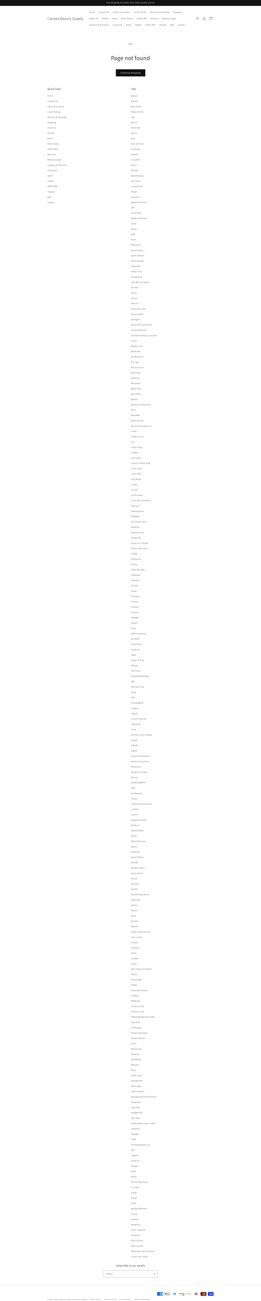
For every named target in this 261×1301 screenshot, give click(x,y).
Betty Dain (136, 388)
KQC (49, 197)
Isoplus (134, 708)
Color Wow (136, 473)
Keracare (135, 197)
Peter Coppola (138, 1230)
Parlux (134, 974)
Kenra (134, 133)
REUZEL (135, 170)
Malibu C (135, 825)
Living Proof (137, 186)
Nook (133, 915)
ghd (133, 138)
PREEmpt (135, 1001)
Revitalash (136, 1059)
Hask (133, 655)
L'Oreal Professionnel (141, 804)
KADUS (134, 745)
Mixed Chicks (137, 111)
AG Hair (134, 287)
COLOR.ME (136, 479)
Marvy (134, 835)
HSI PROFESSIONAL (140, 676)
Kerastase (136, 766)
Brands (50, 133)
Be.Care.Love (137, 367)
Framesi (135, 607)
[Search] (197, 18)
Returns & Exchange (57, 117)
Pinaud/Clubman (139, 990)
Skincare (51, 154)
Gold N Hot (136, 644)
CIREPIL (135, 452)
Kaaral (134, 740)
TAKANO (135, 1134)
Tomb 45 (135, 1160)
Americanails (137, 314)
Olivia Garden (137, 261)
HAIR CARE (52, 149)
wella (50, 175)
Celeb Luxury (137, 436)
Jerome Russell (138, 718)
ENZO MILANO (138, 569)
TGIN (133, 1139)
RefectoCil (136, 244)
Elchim (134, 564)
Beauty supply (54, 159)
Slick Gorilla (137, 1240)
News (50, 138)
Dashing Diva (137, 511)
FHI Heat (135, 596)
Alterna (134, 303)
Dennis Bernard (138, 521)
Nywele (134, 926)
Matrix (134, 122)
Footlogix (135, 149)
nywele (50, 202)
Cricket (134, 489)
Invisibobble (137, 702)
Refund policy (95, 1299)
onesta (134, 154)
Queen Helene (138, 1038)
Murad (134, 878)
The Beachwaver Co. (141, 1144)
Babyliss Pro (137, 346)
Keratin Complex (139, 772)
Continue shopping (130, 72)
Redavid (135, 1054)
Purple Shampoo (139, 1033)
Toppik (134, 1166)
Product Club (137, 1006)
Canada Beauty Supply (62, 1299)
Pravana (135, 995)
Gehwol (135, 1219)
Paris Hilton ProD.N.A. (141, 969)
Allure (134, 298)
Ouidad (134, 958)
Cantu (134, 431)
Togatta (135, 1155)
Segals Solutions (139, 218)
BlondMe (135, 415)
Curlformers (137, 495)
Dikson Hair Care (139, 548)
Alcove (134, 1214)
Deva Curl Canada (139, 543)
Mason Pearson (138, 841)
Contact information (142, 1299)
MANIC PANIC (137, 830)
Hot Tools (135, 181)
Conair (134, 484)
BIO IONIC (136, 394)
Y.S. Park (135, 1187)
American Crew (138, 308)
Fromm (134, 612)
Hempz (134, 665)
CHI (133, 441)
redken (50, 181)
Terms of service (110, 1299)
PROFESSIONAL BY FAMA (143, 1017)
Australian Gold (139, 330)
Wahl (133, 1171)
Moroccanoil (137, 873)
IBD (133, 681)
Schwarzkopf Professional (143, 1096)
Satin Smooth (137, 255)
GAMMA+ (135, 617)
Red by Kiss (136, 1049)
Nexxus (134, 905)
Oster (133, 223)
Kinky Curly (136, 271)
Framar (134, 601)
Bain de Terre (137, 143)
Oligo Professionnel (140, 931)
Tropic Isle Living (139, 1256)
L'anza (134, 798)
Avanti (134, 340)
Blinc (133, 410)
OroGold (135, 947)
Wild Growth (137, 1246)
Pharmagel (136, 979)
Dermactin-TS (137, 532)
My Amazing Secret (140, 894)
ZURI (133, 1203)
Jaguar (134, 713)
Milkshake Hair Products (143, 1251)
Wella (134, 1176)
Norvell (134, 921)
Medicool (135, 852)
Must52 (134, 889)
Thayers (51, 191)
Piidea (134, 985)
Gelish (134, 623)
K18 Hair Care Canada (141, 734)
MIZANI (134, 862)
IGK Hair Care (137, 686)
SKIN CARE (52, 186)
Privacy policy (125, 1299)
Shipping (51, 122)
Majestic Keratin (139, 202)
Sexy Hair (135, 1107)
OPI (133, 207)
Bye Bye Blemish (139, 1208)
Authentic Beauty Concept (144, 335)
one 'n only (136, 937)
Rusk (133, 239)
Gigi (133, 117)
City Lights (136, 458)
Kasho (134, 750)
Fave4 (134, 591)
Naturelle (135, 899)
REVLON (135, 1064)
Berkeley (135, 378)
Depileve (135, 527)
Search (134, 95)
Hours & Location (55, 106)
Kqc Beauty (136, 793)
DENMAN (135, 516)
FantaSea (135, 575)
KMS (133, 234)
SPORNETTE (136, 1112)
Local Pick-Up (54, 111)
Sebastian (136, 266)
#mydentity (136, 277)
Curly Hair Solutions (141, 500)
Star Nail (135, 1118)
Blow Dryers (53, 143)
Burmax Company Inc (141, 426)
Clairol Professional (140, 463)
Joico (133, 729)
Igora (133, 692)
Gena (133, 628)
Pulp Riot (135, 159)
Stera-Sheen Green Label (143, 1123)
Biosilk (134, 399)
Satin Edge (136, 1086)
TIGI (133, 1150)
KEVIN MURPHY (138, 782)
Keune (134, 777)
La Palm (135, 809)
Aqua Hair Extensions (141, 324)
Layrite (134, 814)
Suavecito (135, 1235)
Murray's (135, 883)
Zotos (134, 1198)
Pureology (136, 1027)
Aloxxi (134, 292)
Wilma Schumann (139, 1182)
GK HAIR (135, 638)
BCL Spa (135, 362)
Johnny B (135, 724)
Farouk (134, 585)
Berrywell (135, 383)
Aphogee (135, 319)
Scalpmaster (137, 250)
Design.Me (136, 537)
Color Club (136, 468)
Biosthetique (137, 175)
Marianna (135, 1224)
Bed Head (135, 372)
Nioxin (134, 165)
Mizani (134, 191)
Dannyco (135, 505)
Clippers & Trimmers (57, 165)
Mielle (134, 229)
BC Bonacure (137, 356)
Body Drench (137, 420)
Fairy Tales (136, 213)
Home (50, 95)
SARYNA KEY (137, 1080)
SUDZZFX (135, 1128)
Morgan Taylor (138, 867)
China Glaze (137, 447)
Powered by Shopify (79, 1299)
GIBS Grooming (138, 633)
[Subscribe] (154, 1274)
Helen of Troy (137, 660)
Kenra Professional (140, 756)
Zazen (134, 1192)
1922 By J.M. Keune (140, 282)
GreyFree (135, 649)
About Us (51, 127)
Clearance (52, 170)
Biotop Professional (140, 404)
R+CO (133, 1043)
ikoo (133, 697)
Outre (134, 963)
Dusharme (136, 559)
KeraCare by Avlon (140, 761)
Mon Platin (136, 106)
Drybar (134, 553)
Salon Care (136, 1075)
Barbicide (135, 351)
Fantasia (135, 580)
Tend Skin (135, 127)
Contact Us (52, 101)
